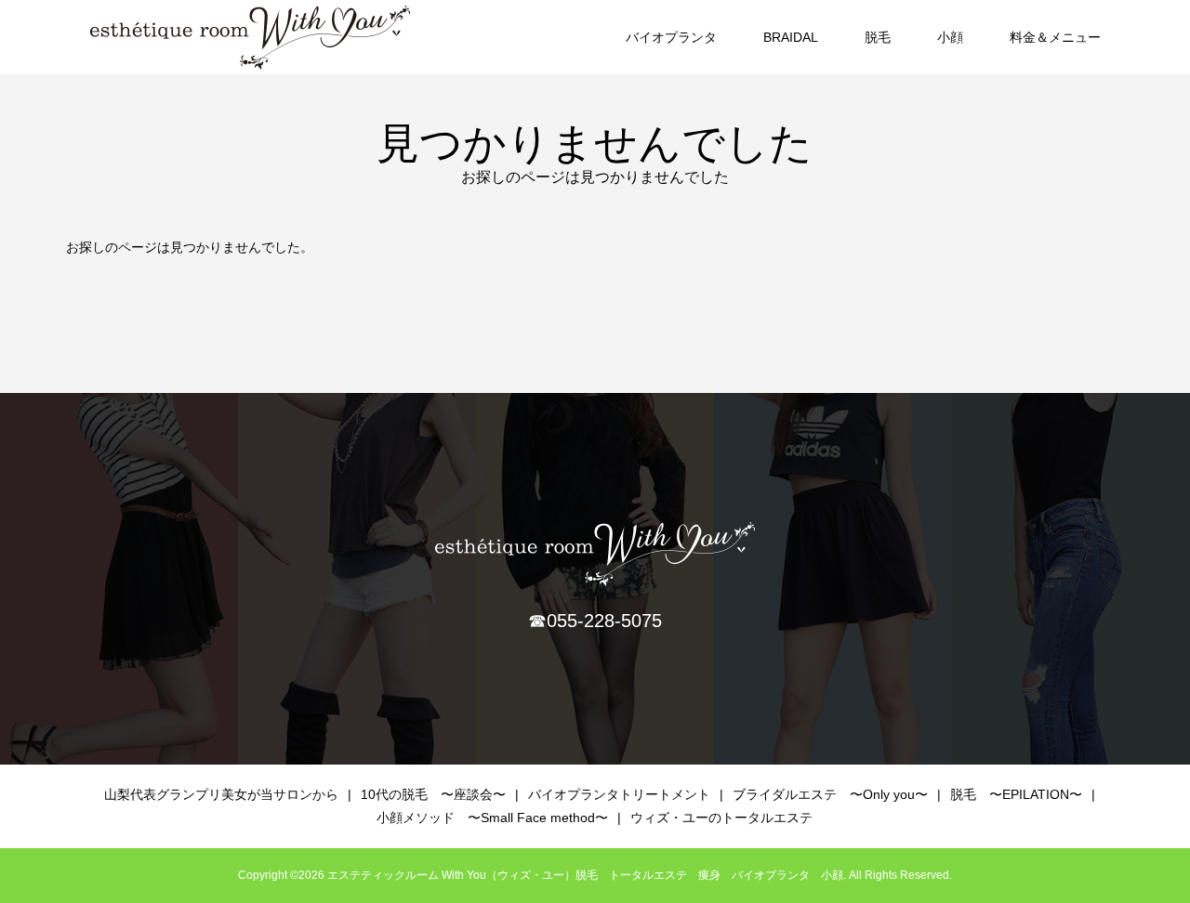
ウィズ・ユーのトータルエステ (721, 817)
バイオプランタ (671, 37)
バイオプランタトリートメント (619, 794)
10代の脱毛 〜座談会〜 (433, 794)
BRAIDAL (790, 37)
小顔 (950, 37)
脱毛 (878, 37)
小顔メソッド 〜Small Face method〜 (492, 817)
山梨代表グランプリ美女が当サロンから (221, 794)
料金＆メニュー (1055, 37)
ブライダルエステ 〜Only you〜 (830, 794)
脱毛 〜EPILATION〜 (1016, 794)
